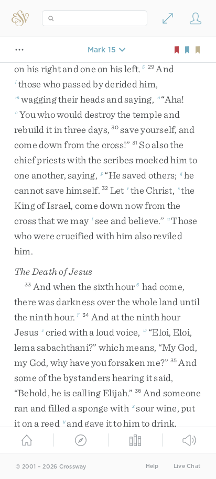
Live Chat (187, 466)
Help (152, 466)
